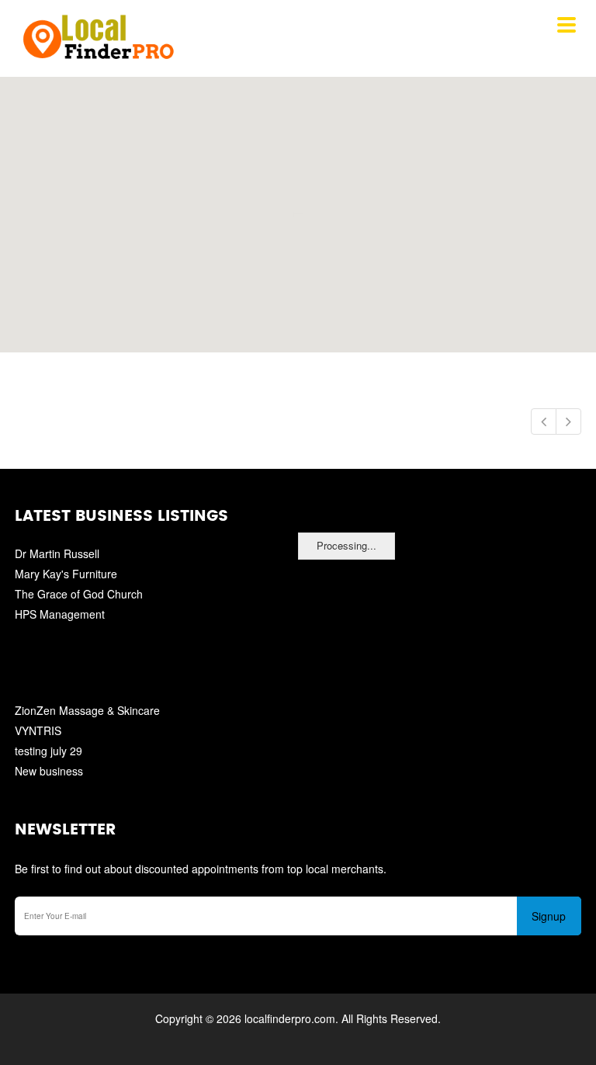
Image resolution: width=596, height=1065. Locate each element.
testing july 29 (48, 750)
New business (49, 771)
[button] (297, 205)
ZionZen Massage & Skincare (87, 710)
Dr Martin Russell (57, 553)
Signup (549, 916)
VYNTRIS (38, 730)
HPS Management (60, 614)
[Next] (568, 421)
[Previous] (543, 421)
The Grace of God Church (79, 594)
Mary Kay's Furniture (66, 573)
